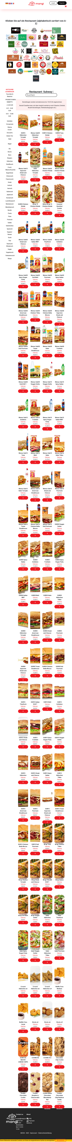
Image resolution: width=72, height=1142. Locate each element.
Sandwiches (9, 226)
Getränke (9, 121)
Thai (9, 241)
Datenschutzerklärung (45, 1133)
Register (62, 3)
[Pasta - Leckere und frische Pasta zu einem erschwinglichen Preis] (58, 58)
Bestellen (47, 143)
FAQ (30, 1118)
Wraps (10, 258)
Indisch (9, 185)
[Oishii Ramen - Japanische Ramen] (41, 58)
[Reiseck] (43, 65)
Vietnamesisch (10, 255)
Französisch (9, 179)
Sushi (9, 237)
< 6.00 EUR (9, 105)
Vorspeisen (9, 124)
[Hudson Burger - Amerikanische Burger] (53, 44)
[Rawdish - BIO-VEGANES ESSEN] (27, 65)
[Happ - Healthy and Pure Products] (24, 44)
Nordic (10, 210)
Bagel (9, 144)
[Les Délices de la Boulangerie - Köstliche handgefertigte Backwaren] (44, 51)
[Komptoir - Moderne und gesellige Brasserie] (22, 51)
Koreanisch (9, 198)
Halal (9, 139)
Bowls (10, 152)
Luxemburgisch (10, 201)
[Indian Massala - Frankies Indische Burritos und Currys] (60, 44)
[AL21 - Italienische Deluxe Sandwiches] (15, 30)
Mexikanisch (10, 204)
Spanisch (9, 229)
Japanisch (10, 194)
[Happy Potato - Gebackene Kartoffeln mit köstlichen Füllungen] (33, 44)
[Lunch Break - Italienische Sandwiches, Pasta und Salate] (55, 51)
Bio (10, 149)
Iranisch (9, 188)
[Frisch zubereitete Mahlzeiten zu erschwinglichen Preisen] (27, 58)
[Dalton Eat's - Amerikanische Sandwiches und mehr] (45, 37)
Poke (9, 216)
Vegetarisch (9, 252)
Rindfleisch (9, 164)
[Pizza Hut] (19, 65)
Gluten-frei (9, 136)
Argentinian (9, 173)
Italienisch (9, 191)
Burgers (9, 158)
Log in (53, 3)
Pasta (10, 213)
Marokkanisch (9, 207)
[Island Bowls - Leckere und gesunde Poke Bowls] (15, 51)
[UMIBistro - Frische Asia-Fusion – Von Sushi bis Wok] (55, 71)
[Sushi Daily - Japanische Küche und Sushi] (36, 71)
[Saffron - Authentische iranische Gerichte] (55, 65)
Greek (10, 182)
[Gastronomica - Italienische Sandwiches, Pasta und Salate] (18, 44)
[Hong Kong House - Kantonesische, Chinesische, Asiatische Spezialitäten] (44, 44)
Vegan (10, 249)
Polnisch (9, 219)
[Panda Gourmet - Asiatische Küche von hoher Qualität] (48, 58)
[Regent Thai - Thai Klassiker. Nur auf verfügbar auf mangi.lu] (35, 65)
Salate (10, 222)
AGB (27, 1133)
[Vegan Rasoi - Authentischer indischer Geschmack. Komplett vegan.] (61, 71)
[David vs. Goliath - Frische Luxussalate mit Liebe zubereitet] (53, 37)
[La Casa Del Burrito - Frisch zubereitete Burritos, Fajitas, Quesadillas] (36, 51)
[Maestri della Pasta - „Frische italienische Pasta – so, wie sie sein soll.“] (21, 58)
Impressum (33, 1133)
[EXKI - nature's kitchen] (11, 44)
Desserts (10, 133)
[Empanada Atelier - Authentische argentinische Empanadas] (61, 37)
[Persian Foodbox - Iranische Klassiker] (10, 65)
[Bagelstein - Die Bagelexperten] (34, 30)
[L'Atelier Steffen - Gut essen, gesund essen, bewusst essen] (29, 51)
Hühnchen (10, 161)
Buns (9, 155)
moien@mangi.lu (21, 1118)
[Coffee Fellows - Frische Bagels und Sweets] (39, 37)
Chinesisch (9, 176)
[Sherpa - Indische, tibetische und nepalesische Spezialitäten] (62, 65)
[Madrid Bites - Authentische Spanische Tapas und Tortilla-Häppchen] (13, 58)
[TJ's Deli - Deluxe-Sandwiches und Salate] (42, 71)
